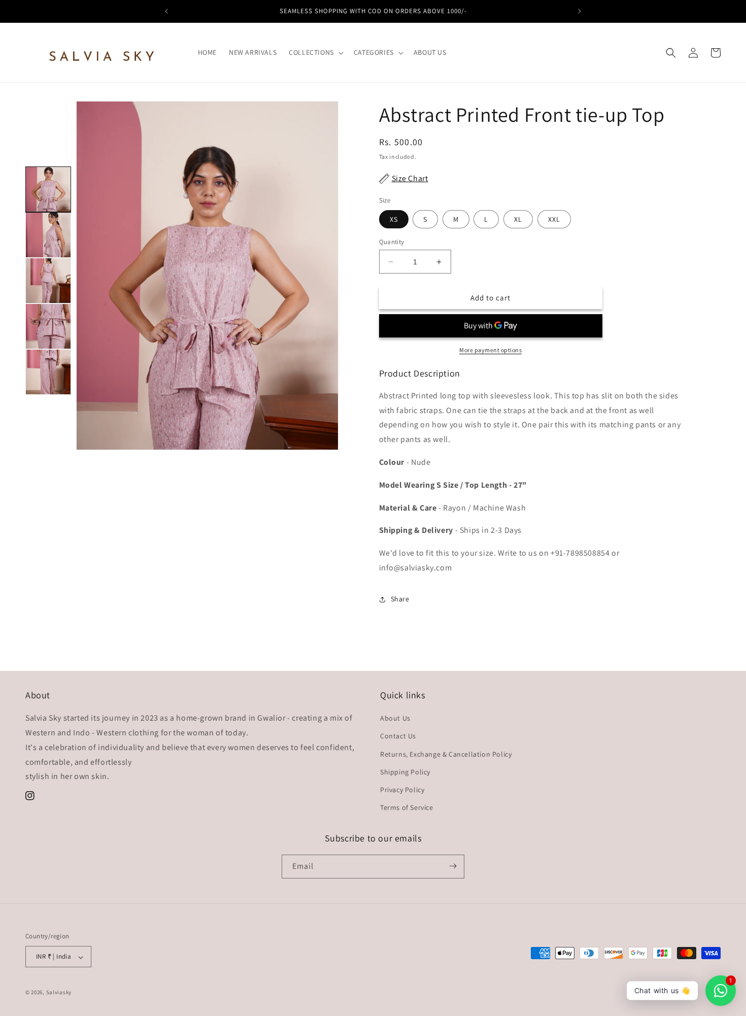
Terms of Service (406, 807)
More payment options (490, 350)
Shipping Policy (405, 771)
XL (518, 219)
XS (394, 219)
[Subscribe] (453, 866)
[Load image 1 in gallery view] (48, 189)
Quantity (391, 242)
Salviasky (59, 992)
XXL (554, 219)
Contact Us (398, 736)
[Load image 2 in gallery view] (48, 235)
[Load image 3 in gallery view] (48, 280)
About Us (395, 718)
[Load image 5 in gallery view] (48, 372)
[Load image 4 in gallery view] (48, 326)
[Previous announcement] (166, 11)
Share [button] (400, 598)
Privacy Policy (402, 789)
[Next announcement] (579, 11)
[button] (315, 52)
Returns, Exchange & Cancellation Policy (446, 754)
